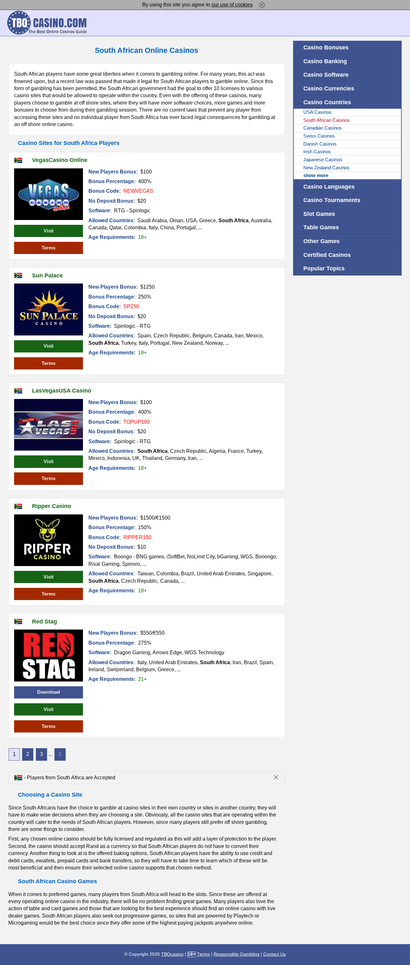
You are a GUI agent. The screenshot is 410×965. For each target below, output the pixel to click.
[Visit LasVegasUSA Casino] (48, 425)
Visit (48, 230)
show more (315, 175)
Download (48, 692)
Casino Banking (325, 61)
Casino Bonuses (325, 47)
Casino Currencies (328, 88)
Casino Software (325, 74)
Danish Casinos (320, 144)
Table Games (321, 227)
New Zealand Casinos (326, 167)
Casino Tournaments (331, 200)
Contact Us (274, 954)
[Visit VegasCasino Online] (48, 194)
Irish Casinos (317, 151)
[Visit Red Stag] (48, 655)
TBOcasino (172, 954)
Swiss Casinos (319, 136)
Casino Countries (327, 102)
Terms (48, 247)
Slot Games (319, 213)
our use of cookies (232, 4)
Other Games (321, 241)
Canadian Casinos (322, 128)
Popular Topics (324, 268)
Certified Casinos (327, 254)
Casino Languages (329, 186)
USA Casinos (317, 112)
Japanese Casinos (322, 159)
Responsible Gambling (236, 954)
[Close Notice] (262, 4)
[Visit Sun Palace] (48, 309)
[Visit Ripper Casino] (48, 540)
